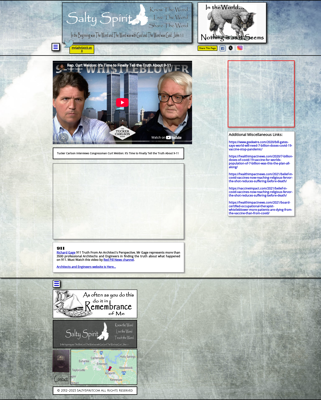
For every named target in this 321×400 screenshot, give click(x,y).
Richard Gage (66, 252)
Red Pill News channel (118, 260)
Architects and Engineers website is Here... (86, 267)
